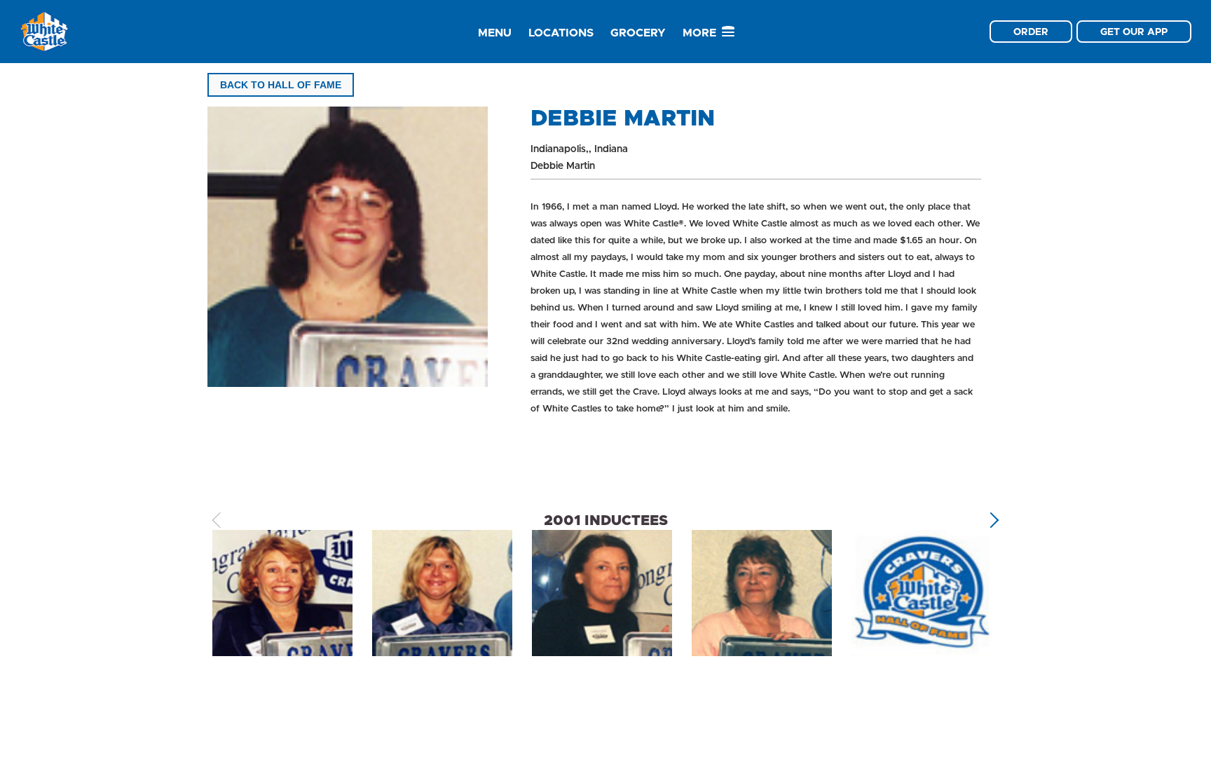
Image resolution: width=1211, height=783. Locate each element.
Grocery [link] (638, 32)
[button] (991, 520)
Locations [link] (561, 32)
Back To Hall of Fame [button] (280, 84)
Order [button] (1030, 31)
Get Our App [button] (1134, 31)
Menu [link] (495, 32)
